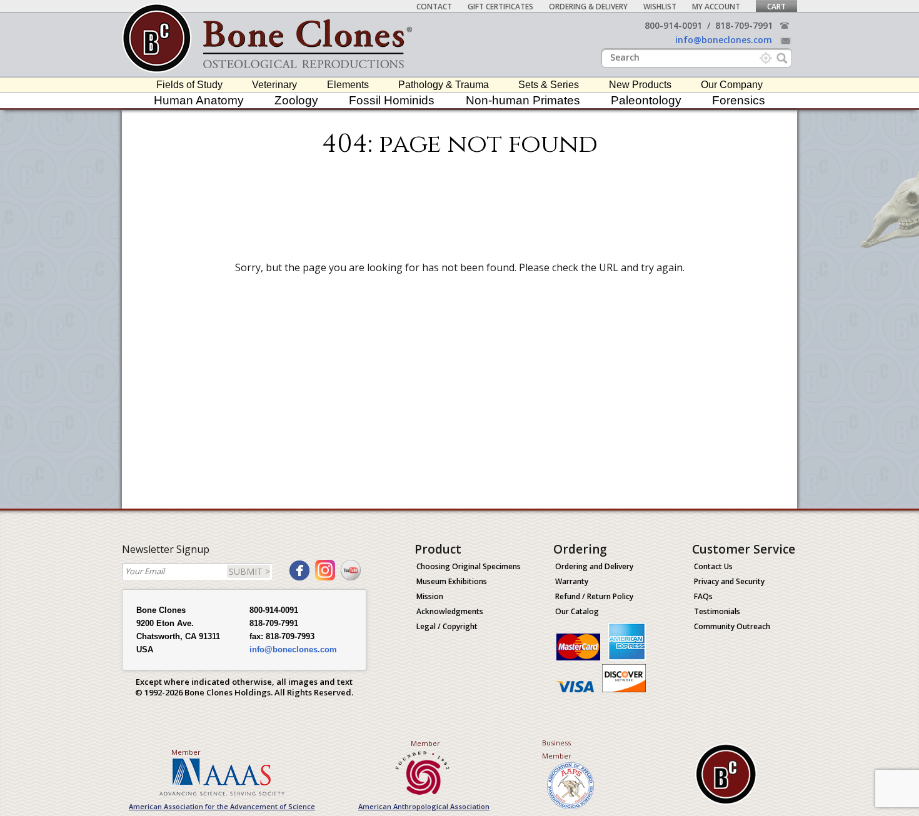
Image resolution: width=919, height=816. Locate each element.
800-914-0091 (673, 25)
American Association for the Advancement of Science (222, 806)
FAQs (703, 596)
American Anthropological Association (424, 806)
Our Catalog (577, 611)
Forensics (738, 100)
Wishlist (659, 6)
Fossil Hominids (391, 100)
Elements (348, 84)
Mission (429, 596)
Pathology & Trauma (443, 84)
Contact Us (713, 566)
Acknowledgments (449, 611)
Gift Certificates (500, 6)
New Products (640, 84)
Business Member (556, 749)
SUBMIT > (249, 571)
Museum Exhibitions (451, 581)
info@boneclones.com (723, 40)
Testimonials (717, 611)
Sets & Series (548, 84)
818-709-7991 (744, 25)
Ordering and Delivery (594, 566)
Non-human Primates (523, 100)
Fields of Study (189, 84)
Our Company (732, 84)
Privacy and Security (729, 581)
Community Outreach (732, 626)
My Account (716, 6)
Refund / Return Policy (594, 596)
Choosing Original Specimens (468, 566)
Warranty (571, 581)
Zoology (296, 100)
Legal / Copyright (447, 626)
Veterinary (274, 84)
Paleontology (646, 100)
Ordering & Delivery (588, 6)
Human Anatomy (199, 100)
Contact (434, 6)
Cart (776, 6)
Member (186, 752)
